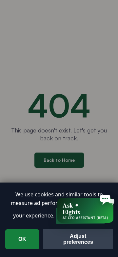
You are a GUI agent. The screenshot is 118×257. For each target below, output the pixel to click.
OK (22, 239)
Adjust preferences (78, 239)
